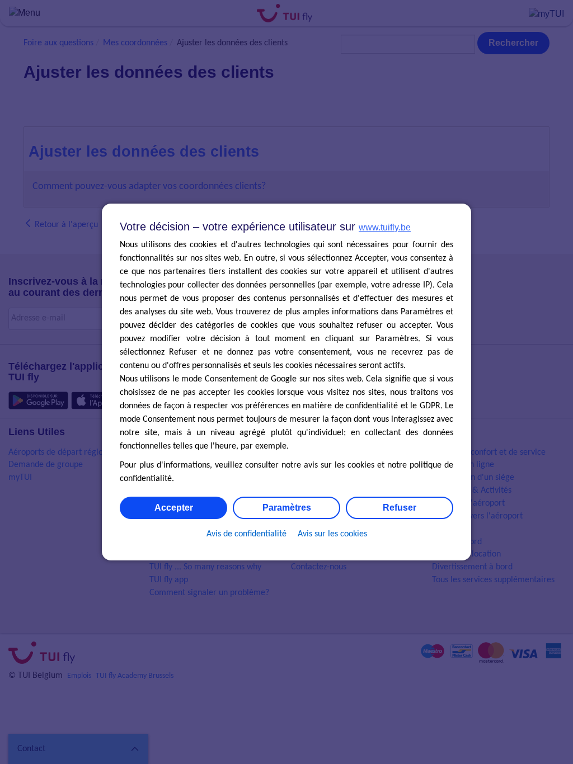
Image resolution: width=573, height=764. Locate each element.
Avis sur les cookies (332, 534)
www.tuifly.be (385, 227)
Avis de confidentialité (246, 534)
